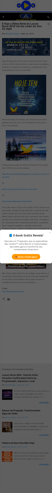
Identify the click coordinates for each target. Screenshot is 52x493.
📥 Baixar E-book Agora (26, 257)
